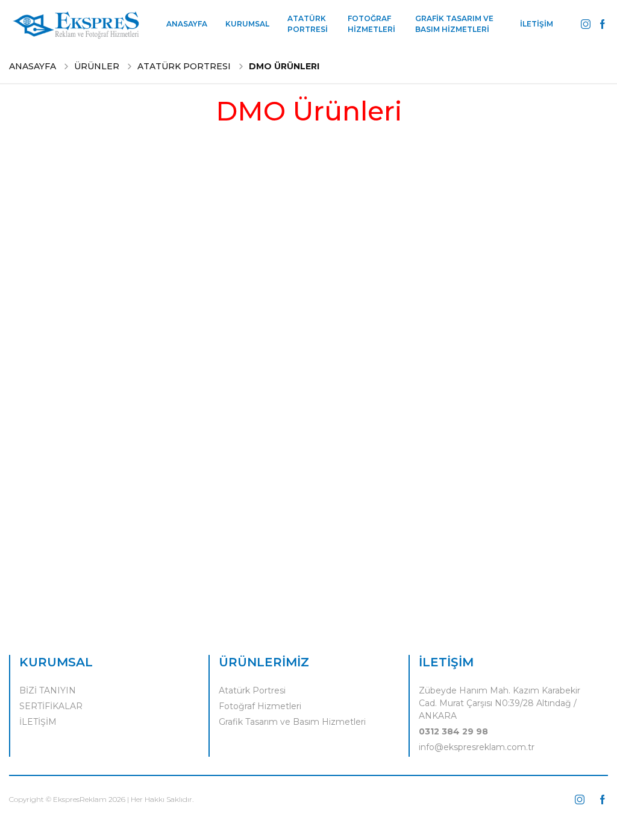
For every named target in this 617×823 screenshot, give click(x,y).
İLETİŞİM (536, 23)
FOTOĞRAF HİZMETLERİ (371, 24)
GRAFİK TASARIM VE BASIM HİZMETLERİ (454, 24)
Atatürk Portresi (252, 690)
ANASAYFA (186, 23)
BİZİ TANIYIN (47, 690)
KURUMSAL (247, 23)
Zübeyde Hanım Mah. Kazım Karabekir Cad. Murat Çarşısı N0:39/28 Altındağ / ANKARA (499, 703)
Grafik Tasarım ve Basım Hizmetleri (292, 721)
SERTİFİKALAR (51, 706)
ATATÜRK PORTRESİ (307, 24)
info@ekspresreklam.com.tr (476, 747)
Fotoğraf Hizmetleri (260, 706)
